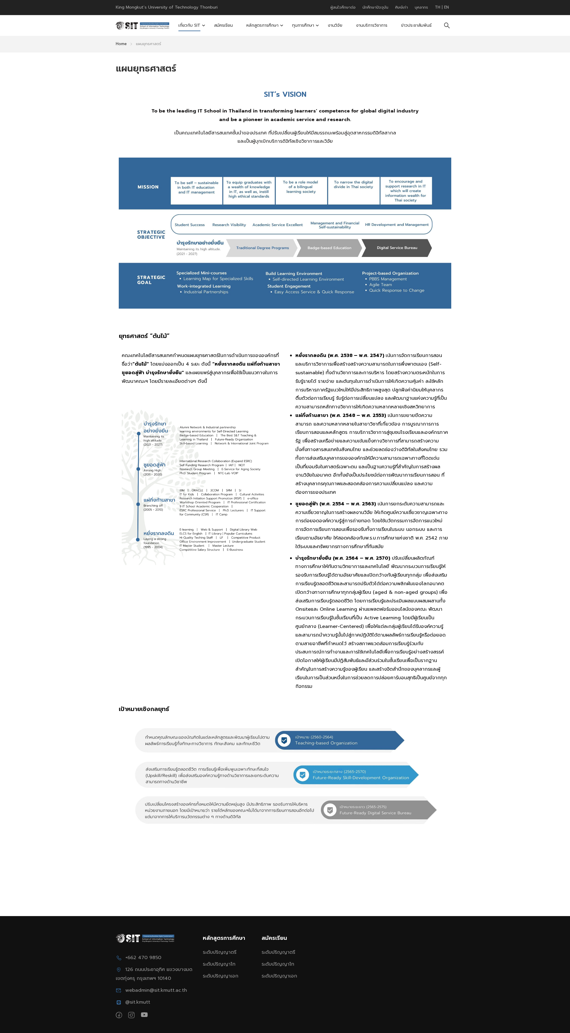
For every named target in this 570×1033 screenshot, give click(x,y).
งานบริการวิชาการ (371, 25)
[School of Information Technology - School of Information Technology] (142, 25)
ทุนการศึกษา (303, 25)
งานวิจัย (335, 25)
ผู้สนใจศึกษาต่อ (343, 7)
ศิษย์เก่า (401, 7)
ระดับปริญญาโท (219, 964)
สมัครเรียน (223, 25)
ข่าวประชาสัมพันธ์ (416, 25)
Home (121, 44)
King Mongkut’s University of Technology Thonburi (167, 7)
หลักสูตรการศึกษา (262, 25)
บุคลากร (421, 7)
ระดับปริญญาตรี (219, 952)
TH (438, 7)
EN (446, 7)
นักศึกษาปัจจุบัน (375, 7)
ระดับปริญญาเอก (220, 976)
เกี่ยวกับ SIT (189, 25)
